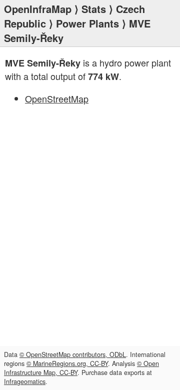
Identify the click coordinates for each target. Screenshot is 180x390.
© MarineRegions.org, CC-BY (67, 363)
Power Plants (87, 23)
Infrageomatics (25, 381)
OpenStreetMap (56, 98)
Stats (94, 9)
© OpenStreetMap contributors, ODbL (73, 354)
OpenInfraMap (38, 9)
